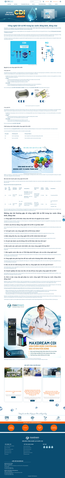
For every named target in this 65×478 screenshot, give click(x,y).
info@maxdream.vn (55, 1)
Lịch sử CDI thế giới (7, 447)
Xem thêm (13, 397)
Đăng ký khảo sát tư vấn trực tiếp (28, 452)
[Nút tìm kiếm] (40, 1)
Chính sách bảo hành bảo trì (27, 449)
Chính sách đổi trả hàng (27, 446)
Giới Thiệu (9, 4)
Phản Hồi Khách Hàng (42, 4)
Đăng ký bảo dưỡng (26, 454)
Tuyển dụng (6, 454)
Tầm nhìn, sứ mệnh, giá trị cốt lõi (9, 449)
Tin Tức (50, 4)
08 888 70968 (47, 1)
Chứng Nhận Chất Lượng (25, 4)
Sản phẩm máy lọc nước (8, 452)
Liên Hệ (56, 4)
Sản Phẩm (15, 4)
